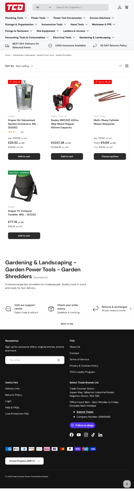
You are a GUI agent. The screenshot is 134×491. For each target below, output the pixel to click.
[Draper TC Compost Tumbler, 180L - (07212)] (24, 187)
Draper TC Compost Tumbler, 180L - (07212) (22, 212)
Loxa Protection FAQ (17, 413)
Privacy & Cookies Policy (84, 365)
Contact (74, 353)
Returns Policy (13, 395)
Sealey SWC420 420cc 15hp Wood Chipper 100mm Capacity (65, 124)
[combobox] (70, 7)
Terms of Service (79, 359)
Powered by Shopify (39, 476)
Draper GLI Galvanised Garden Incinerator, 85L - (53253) (23, 124)
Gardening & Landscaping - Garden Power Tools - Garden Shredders (42, 55)
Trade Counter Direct (21, 476)
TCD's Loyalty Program (82, 372)
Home (7, 55)
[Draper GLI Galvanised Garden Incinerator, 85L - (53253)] (24, 96)
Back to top (67, 323)
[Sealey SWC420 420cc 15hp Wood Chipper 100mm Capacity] (67, 96)
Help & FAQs (12, 407)
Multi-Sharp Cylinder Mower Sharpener (106, 122)
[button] (126, 7)
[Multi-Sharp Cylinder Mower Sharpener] (110, 96)
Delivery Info (12, 388)
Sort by (9, 66)
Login (8, 401)
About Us (75, 346)
